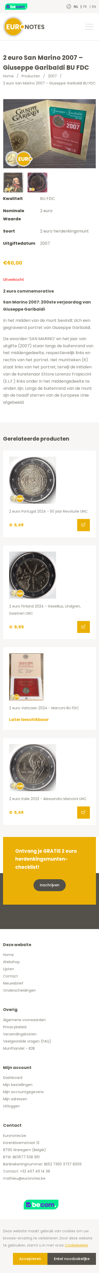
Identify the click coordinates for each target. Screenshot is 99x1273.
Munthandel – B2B (19, 1048)
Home (8, 76)
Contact (10, 976)
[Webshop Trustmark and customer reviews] (21, 6)
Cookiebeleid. (76, 1245)
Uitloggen (11, 1106)
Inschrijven (49, 885)
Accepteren (30, 1258)
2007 (52, 76)
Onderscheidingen (19, 990)
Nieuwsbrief (13, 983)
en (94, 6)
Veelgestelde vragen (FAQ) (27, 1041)
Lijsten (8, 969)
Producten (31, 76)
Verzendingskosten (20, 1034)
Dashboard (12, 1077)
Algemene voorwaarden (24, 1019)
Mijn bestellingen (17, 1084)
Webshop (11, 961)
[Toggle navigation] (89, 27)
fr (85, 6)
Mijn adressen (15, 1099)
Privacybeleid (14, 1027)
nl (76, 6)
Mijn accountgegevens (23, 1091)
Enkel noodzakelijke (72, 1258)
